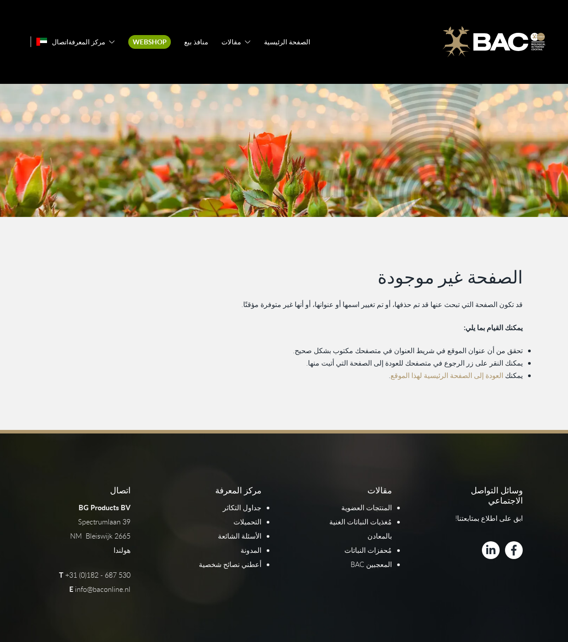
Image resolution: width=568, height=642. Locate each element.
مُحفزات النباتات (368, 550)
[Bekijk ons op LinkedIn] (491, 550)
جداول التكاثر (242, 507)
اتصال (60, 42)
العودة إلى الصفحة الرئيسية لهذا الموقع (446, 375)
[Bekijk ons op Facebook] (514, 550)
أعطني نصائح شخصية (230, 564)
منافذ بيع (196, 42)
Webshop (149, 42)
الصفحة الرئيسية (287, 42)
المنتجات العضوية (366, 507)
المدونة (251, 550)
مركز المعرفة (86, 42)
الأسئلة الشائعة (239, 536)
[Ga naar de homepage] (493, 41)
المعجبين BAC (371, 564)
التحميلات (247, 522)
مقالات (231, 42)
